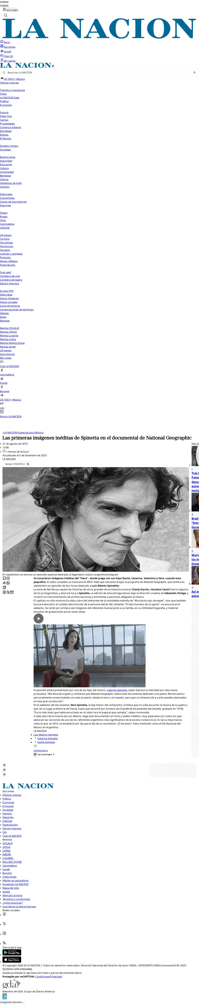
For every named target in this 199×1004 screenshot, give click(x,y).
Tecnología (6, 242)
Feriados (5, 250)
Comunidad (7, 172)
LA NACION (9, 432)
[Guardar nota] (4, 578)
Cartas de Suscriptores (13, 201)
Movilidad (6, 131)
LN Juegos (6, 235)
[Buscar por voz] (194, 72)
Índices (4, 135)
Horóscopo (6, 246)
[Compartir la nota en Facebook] (4, 592)
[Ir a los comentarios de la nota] (8, 578)
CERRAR (4, 2)
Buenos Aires (7, 157)
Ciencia (4, 179)
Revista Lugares (9, 335)
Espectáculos (25, 432)
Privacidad (56, 976)
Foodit (7, 51)
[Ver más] (35, 746)
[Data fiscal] (4, 998)
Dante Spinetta (46, 742)
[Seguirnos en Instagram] (4, 934)
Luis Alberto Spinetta (46, 734)
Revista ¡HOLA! (8, 332)
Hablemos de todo (11, 183)
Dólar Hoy (6, 116)
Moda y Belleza (9, 261)
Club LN (8, 56)
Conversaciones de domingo (17, 309)
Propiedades (7, 123)
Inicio (7, 42)
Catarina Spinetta (117, 690)
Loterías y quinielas (11, 253)
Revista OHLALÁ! (9, 328)
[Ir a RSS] (4, 943)
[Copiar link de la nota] (4, 588)
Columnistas (7, 198)
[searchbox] (98, 72)
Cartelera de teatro (11, 280)
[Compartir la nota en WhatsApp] (8, 583)
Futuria (4, 112)
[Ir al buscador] (5, 15)
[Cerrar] (53, 66)
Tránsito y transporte (12, 90)
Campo (4, 120)
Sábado (4, 313)
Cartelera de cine (10, 276)
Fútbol (3, 213)
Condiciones (42, 976)
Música (39, 432)
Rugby (3, 216)
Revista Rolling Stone (12, 343)
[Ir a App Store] (11, 961)
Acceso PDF (7, 291)
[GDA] (11, 987)
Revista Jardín (8, 346)
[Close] (4, 765)
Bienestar (5, 175)
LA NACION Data (9, 97)
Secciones (9, 47)
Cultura (4, 168)
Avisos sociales (8, 302)
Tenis (3, 220)
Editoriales (6, 194)
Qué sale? (5, 272)
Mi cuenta (9, 61)
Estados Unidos (9, 146)
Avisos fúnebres (9, 298)
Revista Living (8, 339)
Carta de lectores (10, 306)
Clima (3, 94)
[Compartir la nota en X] (8, 592)
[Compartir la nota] (4, 583)
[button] (99, 240)
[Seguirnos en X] (4, 924)
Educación (6, 164)
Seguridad (6, 161)
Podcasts (5, 257)
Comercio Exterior (10, 127)
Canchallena (7, 224)
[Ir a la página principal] (99, 37)
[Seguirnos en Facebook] (4, 915)
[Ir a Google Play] (11, 954)
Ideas (3, 317)
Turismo (5, 239)
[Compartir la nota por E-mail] (12, 592)
